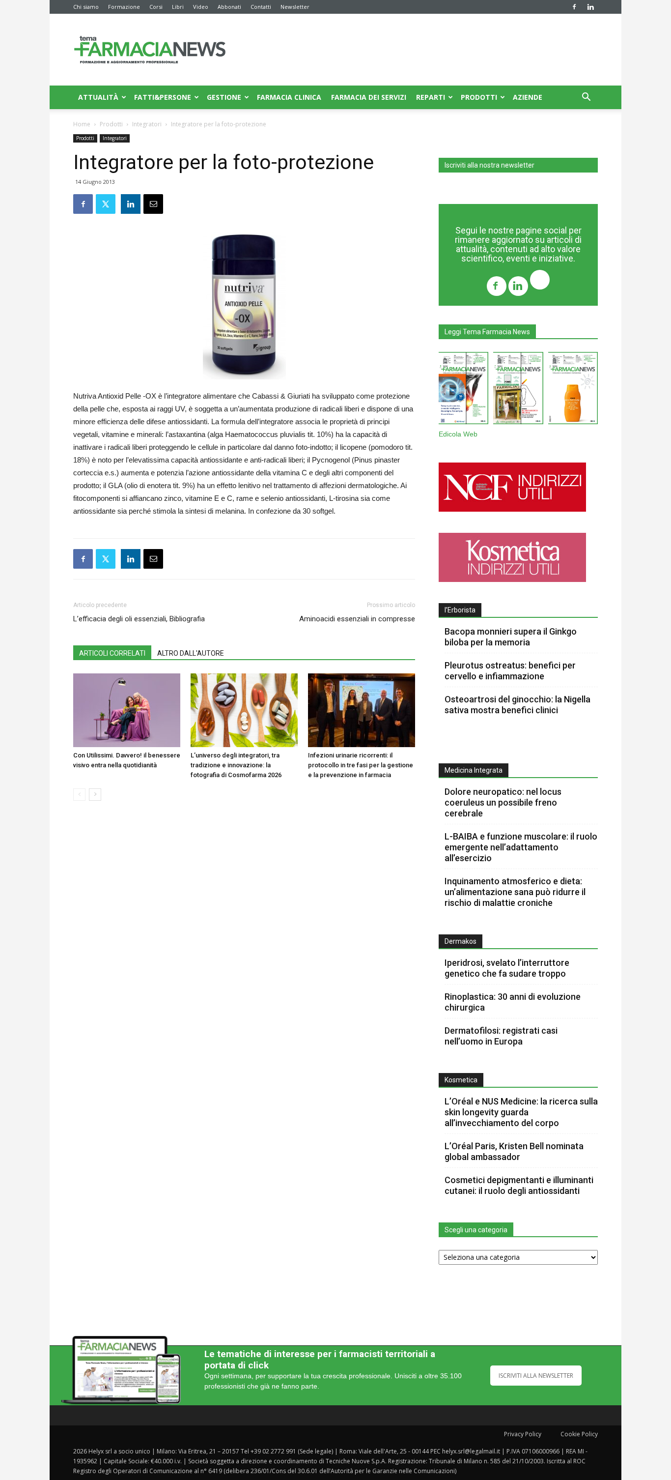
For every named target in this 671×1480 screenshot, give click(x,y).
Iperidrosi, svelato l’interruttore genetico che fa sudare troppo (507, 968)
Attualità (98, 97)
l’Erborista (460, 610)
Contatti (261, 6)
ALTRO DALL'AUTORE (190, 653)
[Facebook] (574, 7)
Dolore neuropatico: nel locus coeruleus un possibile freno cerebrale (503, 802)
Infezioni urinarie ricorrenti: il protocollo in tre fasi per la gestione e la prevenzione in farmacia (360, 765)
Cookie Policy (579, 1434)
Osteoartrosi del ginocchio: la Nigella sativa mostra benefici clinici (517, 704)
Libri (178, 6)
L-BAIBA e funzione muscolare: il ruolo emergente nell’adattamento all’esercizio (521, 847)
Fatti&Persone (162, 97)
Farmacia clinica (289, 97)
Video (200, 6)
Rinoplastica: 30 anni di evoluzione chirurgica (513, 1002)
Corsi (156, 6)
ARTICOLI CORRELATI (112, 653)
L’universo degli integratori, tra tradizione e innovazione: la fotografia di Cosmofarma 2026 (236, 765)
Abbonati (229, 6)
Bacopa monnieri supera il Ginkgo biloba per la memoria (511, 636)
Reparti (430, 97)
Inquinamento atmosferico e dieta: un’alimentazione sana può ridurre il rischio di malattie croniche (515, 892)
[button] (586, 98)
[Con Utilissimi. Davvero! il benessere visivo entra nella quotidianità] (126, 710)
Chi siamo (86, 6)
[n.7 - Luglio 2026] (518, 390)
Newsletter (294, 6)
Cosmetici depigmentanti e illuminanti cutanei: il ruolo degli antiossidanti (519, 1185)
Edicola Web (458, 434)
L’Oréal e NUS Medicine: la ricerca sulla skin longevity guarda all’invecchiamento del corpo (521, 1112)
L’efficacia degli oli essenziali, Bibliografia (139, 618)
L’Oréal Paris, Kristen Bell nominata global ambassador (514, 1151)
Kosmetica (461, 1080)
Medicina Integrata (474, 770)
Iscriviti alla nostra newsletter (489, 165)
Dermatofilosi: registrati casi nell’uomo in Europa (501, 1035)
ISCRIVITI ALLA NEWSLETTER (536, 1375)
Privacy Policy (522, 1434)
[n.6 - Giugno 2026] (573, 390)
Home (81, 124)
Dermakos (460, 941)
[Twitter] (540, 281)
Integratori (147, 124)
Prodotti (479, 97)
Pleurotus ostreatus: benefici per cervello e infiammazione (510, 670)
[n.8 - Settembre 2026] (463, 390)
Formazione (124, 6)
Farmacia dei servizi (368, 97)
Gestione (224, 97)
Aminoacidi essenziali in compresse (357, 618)
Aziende (527, 97)
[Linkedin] (590, 7)
